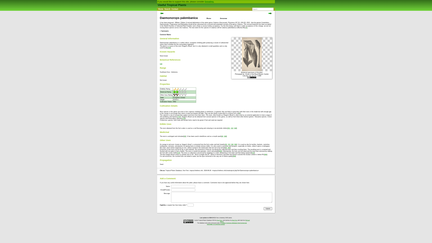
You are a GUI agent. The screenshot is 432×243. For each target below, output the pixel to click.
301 (229, 128)
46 (185, 136)
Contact (174, 9)
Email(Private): (165, 190)
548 (169, 48)
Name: (168, 186)
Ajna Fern (234, 220)
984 (235, 144)
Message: (167, 193)
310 (232, 128)
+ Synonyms (164, 31)
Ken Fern (219, 220)
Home (160, 9)
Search (167, 9)
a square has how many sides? (173, 205)
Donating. (209, 2)
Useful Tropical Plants (172, 5)
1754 (178, 117)
